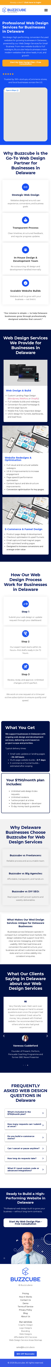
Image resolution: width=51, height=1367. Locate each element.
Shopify (34, 398)
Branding (25, 1331)
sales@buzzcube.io (25, 1347)
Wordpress (13, 398)
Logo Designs (25, 1328)
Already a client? (25, 2)
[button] (46, 10)
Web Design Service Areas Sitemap (25, 1340)
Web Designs (25, 1334)
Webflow (23, 398)
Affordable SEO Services (25, 1337)
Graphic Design (25, 1325)
